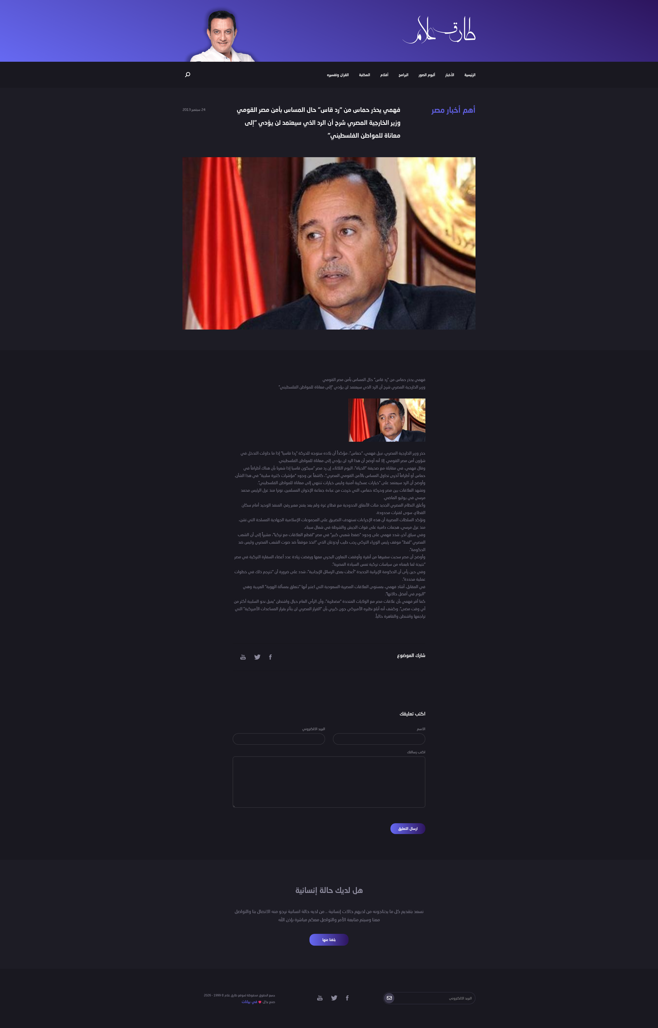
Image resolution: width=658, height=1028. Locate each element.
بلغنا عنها (329, 939)
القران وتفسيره (338, 75)
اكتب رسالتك (416, 752)
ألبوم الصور (427, 75)
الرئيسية (470, 75)
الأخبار (449, 75)
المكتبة (364, 75)
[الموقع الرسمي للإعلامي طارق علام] (439, 29)
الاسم (421, 728)
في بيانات (249, 1001)
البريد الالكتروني (313, 728)
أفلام (384, 75)
